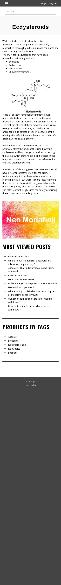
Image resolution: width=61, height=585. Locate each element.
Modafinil (13, 340)
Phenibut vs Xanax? (18, 275)
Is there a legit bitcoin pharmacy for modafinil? (32, 283)
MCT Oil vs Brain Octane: (21, 279)
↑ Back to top (31, 385)
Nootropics (14, 348)
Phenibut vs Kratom (18, 256)
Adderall (12, 336)
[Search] (6, 3)
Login (44, 3)
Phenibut (12, 352)
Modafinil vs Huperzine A (21, 287)
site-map (30, 381)
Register (53, 3)
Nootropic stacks (17, 344)
